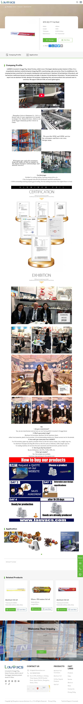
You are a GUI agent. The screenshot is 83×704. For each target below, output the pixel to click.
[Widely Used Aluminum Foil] (51, 541)
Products (20, 6)
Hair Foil (56, 684)
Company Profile (15, 55)
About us (70, 682)
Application (34, 55)
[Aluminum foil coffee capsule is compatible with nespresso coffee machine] (32, 541)
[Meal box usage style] (70, 537)
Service (70, 679)
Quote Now (12, 609)
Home (14, 6)
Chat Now (67, 40)
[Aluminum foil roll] (16, 589)
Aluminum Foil (27, 6)
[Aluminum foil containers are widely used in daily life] (13, 541)
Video (69, 676)
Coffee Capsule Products (58, 680)
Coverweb (75, 701)
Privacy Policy (72, 692)
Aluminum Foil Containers (57, 671)
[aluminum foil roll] (67, 589)
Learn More (22, 609)
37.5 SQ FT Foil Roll (11, 562)
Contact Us (71, 689)
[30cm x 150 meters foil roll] (41, 589)
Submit (41, 652)
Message (51, 40)
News (69, 686)
